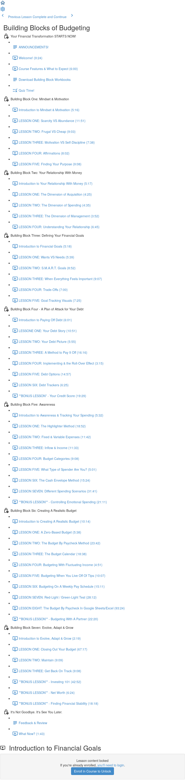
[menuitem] (2, 10)
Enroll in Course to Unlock (92, 771)
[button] (2, 4)
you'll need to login (110, 765)
